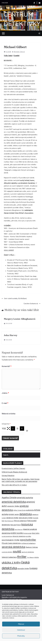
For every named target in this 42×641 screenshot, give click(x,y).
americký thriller (13, 506)
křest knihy (35, 533)
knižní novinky (17, 533)
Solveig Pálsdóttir (8, 475)
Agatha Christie (9, 497)
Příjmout (21, 624)
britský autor (14, 514)
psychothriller (28, 539)
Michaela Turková (19, 51)
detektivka (25, 514)
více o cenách (9, 250)
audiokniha (30, 510)
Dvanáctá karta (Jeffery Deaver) (13, 468)
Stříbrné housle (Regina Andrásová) (14, 472)
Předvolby (21, 636)
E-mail (5, 403)
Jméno (5, 393)
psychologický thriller (11, 540)
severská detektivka (13, 546)
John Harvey (10, 335)
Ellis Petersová (9, 521)
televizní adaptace (9, 557)
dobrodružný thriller (26, 518)
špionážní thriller (23, 568)
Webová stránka (8, 414)
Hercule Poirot (15, 525)
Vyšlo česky (8, 55)
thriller (21, 557)
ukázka (36, 557)
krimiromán (27, 533)
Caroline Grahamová (31, 303)
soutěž (17, 551)
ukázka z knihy (11, 562)
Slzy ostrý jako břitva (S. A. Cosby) (14, 485)
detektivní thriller (12, 518)
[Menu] (3, 33)
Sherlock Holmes (32, 547)
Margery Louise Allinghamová (19, 318)
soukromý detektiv (7, 552)
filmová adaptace (20, 521)
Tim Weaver (30, 557)
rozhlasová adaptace (28, 543)
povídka (28, 536)
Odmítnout (21, 630)
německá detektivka (18, 536)
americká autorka (25, 497)
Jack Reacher (19, 529)
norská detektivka (7, 536)
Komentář (6, 366)
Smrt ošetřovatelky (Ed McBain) (15, 298)
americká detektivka (14, 501)
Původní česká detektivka (11, 543)
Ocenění (16, 55)
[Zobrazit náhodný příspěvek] (39, 33)
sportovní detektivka (28, 552)
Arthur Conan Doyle (19, 510)
